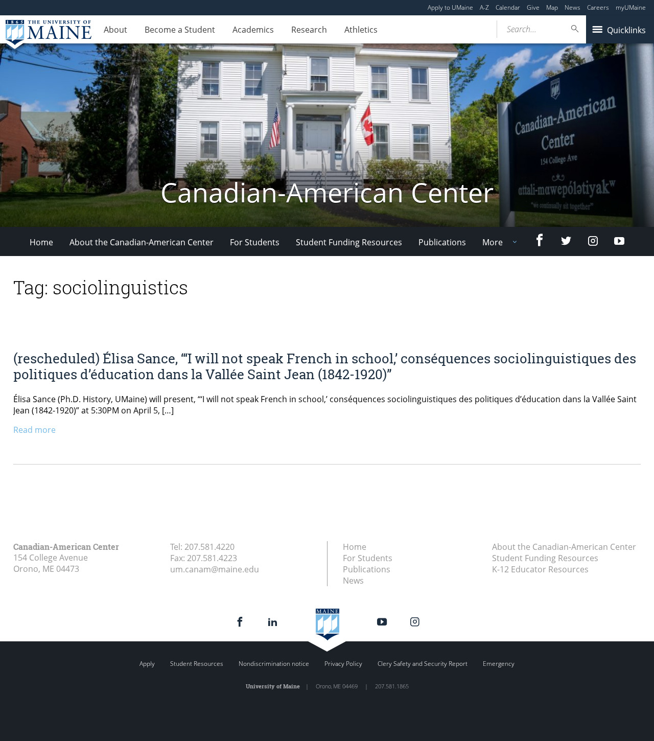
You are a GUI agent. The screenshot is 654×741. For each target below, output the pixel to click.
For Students (254, 242)
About (115, 29)
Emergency (499, 663)
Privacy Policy (343, 663)
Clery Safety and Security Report (423, 663)
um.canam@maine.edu (214, 569)
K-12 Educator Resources (540, 569)
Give (533, 7)
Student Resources (196, 663)
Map (552, 7)
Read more (34, 429)
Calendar (508, 7)
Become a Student (180, 29)
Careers (598, 7)
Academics (253, 29)
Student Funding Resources (349, 242)
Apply (147, 663)
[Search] (575, 29)
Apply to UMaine (450, 7)
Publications (442, 242)
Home (41, 242)
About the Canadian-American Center (141, 242)
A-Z (484, 7)
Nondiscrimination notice (274, 663)
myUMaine (631, 7)
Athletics (361, 29)
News (572, 7)
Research (309, 29)
